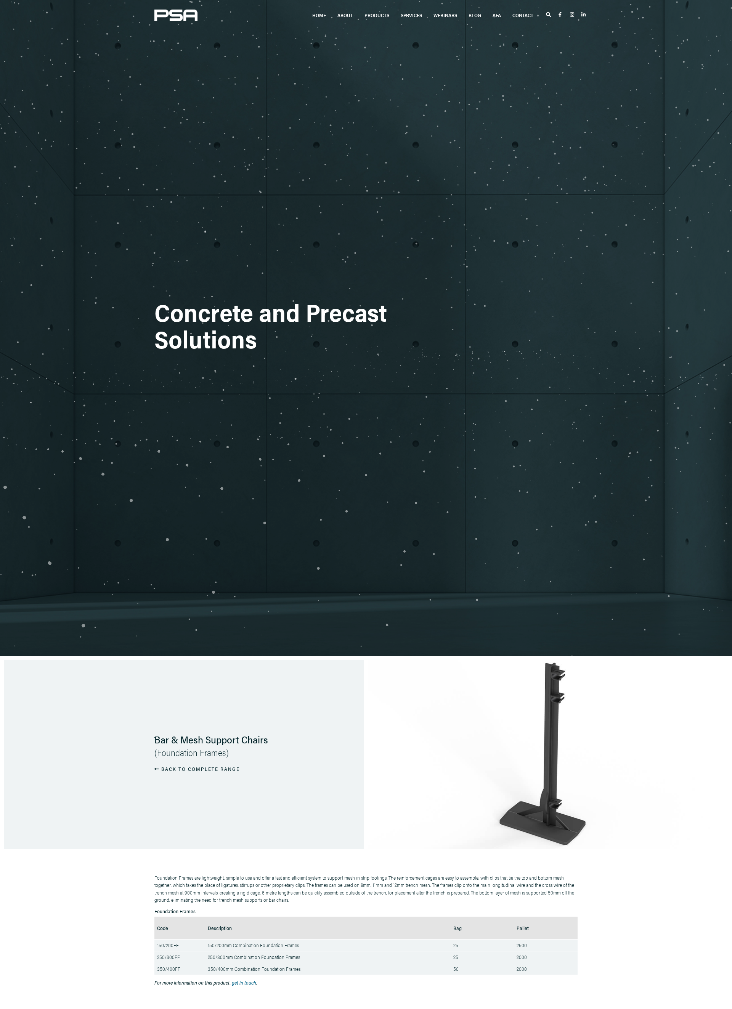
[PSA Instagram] (573, 15)
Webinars (445, 15)
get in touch (244, 982)
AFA (497, 15)
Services (411, 15)
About (345, 15)
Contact (522, 15)
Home (319, 15)
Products (376, 15)
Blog (475, 15)
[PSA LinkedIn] (584, 15)
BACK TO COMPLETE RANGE (199, 768)
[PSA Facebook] (561, 15)
